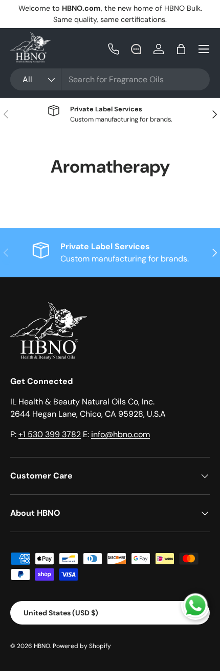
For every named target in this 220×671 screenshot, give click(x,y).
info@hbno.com (120, 434)
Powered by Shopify (82, 646)
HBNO (42, 646)
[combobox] (110, 79)
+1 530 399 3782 (49, 434)
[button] (181, 49)
